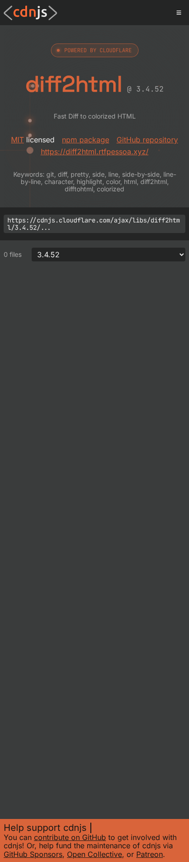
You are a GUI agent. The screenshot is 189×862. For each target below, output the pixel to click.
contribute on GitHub (70, 837)
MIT (17, 139)
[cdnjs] (30, 12)
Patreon (149, 854)
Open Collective (94, 854)
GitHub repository (147, 139)
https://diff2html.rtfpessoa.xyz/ (95, 151)
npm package (85, 139)
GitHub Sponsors (33, 854)
